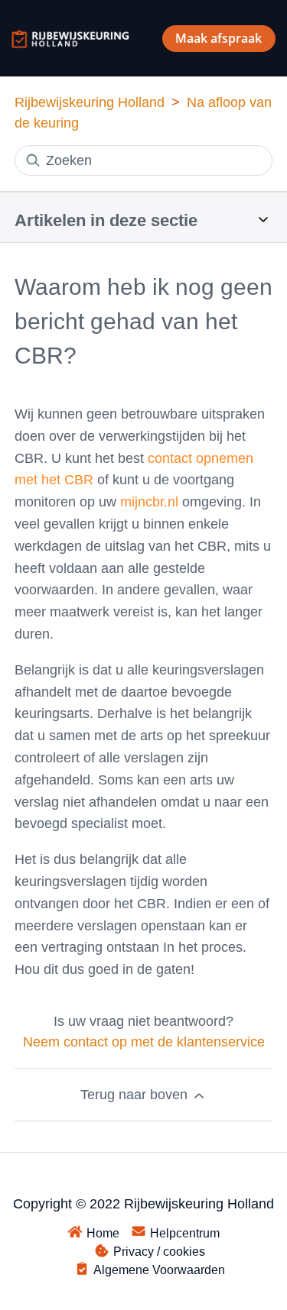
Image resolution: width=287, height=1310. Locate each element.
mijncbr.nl (149, 501)
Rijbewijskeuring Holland (90, 102)
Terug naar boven (135, 1094)
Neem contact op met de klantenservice (144, 1042)
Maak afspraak (218, 38)
